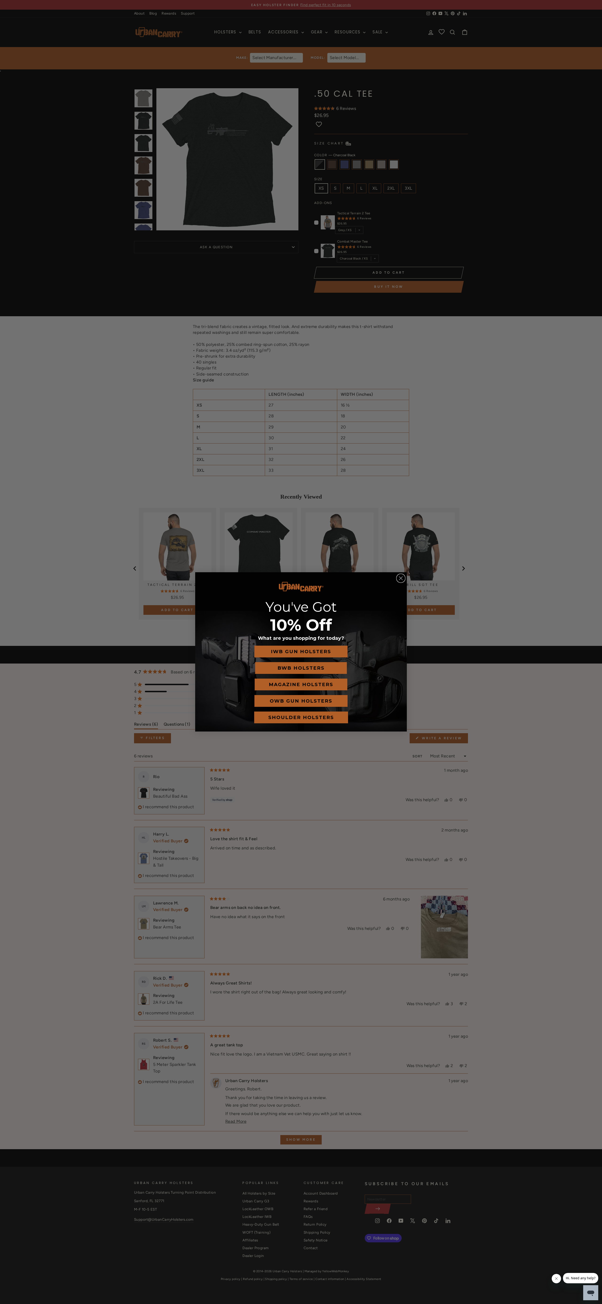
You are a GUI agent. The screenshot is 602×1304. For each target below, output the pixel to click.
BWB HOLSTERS (301, 668)
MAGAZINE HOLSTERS (301, 684)
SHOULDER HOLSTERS (301, 717)
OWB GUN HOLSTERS (301, 701)
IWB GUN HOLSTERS (301, 651)
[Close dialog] (401, 578)
